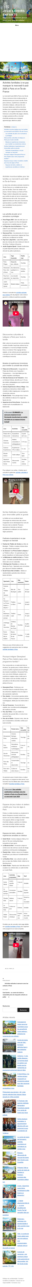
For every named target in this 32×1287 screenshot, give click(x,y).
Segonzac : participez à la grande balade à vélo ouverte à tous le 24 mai (23, 1223)
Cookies (20, 1278)
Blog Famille (9, 968)
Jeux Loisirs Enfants (14, 13)
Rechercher (6, 1006)
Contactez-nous (16, 1283)
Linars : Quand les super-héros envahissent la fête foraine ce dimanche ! (23, 1190)
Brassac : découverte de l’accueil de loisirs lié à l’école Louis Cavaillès (23, 1157)
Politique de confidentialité (10, 1278)
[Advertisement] (16, 45)
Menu (17, 25)
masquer (14, 127)
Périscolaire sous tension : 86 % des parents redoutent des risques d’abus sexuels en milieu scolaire (14, 1094)
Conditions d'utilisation (9, 1280)
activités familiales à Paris (10, 649)
